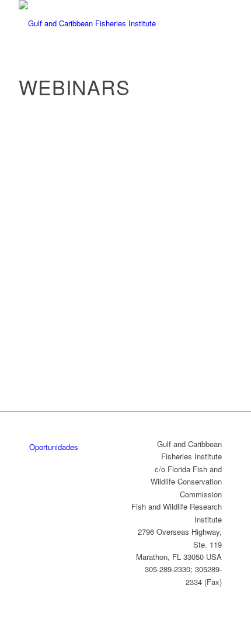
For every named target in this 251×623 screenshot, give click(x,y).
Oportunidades (53, 446)
